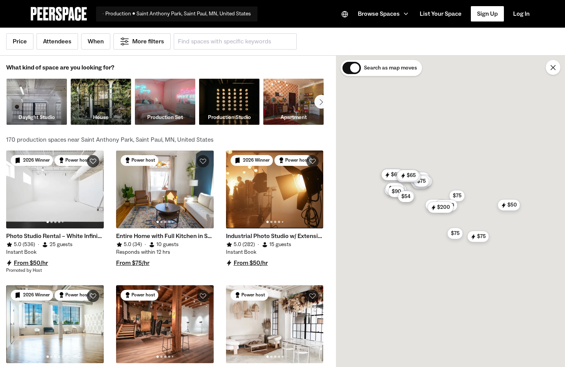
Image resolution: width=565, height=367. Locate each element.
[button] (384, 14)
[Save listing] (93, 161)
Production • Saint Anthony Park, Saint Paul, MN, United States (178, 13)
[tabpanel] (55, 189)
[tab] (48, 222)
